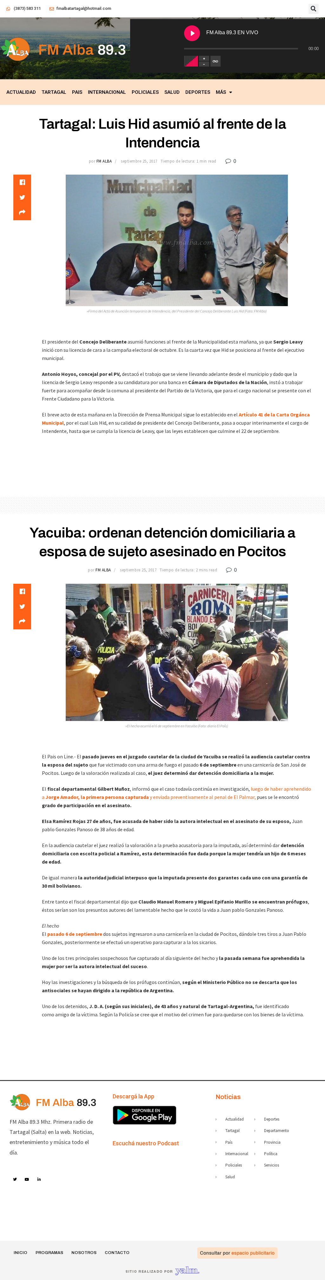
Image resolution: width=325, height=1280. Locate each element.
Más (221, 92)
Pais (77, 92)
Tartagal (54, 92)
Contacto (117, 1253)
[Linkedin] (39, 1179)
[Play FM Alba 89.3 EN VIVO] (192, 33)
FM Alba (104, 161)
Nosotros (83, 1253)
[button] (313, 9)
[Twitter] (15, 1179)
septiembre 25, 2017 (139, 161)
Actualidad (21, 92)
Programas (49, 1253)
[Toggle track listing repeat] (215, 61)
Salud (172, 92)
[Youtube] (27, 1179)
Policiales (145, 92)
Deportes (197, 92)
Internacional (107, 92)
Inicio (20, 1253)
